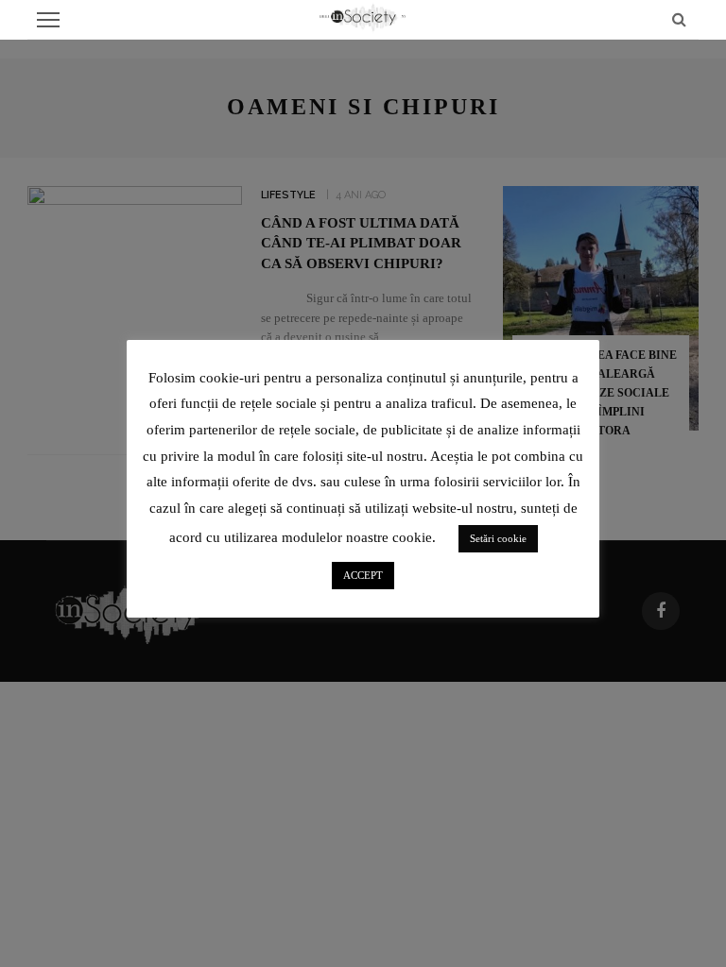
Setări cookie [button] (498, 538)
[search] (679, 19)
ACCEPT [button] (363, 575)
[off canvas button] (48, 19)
